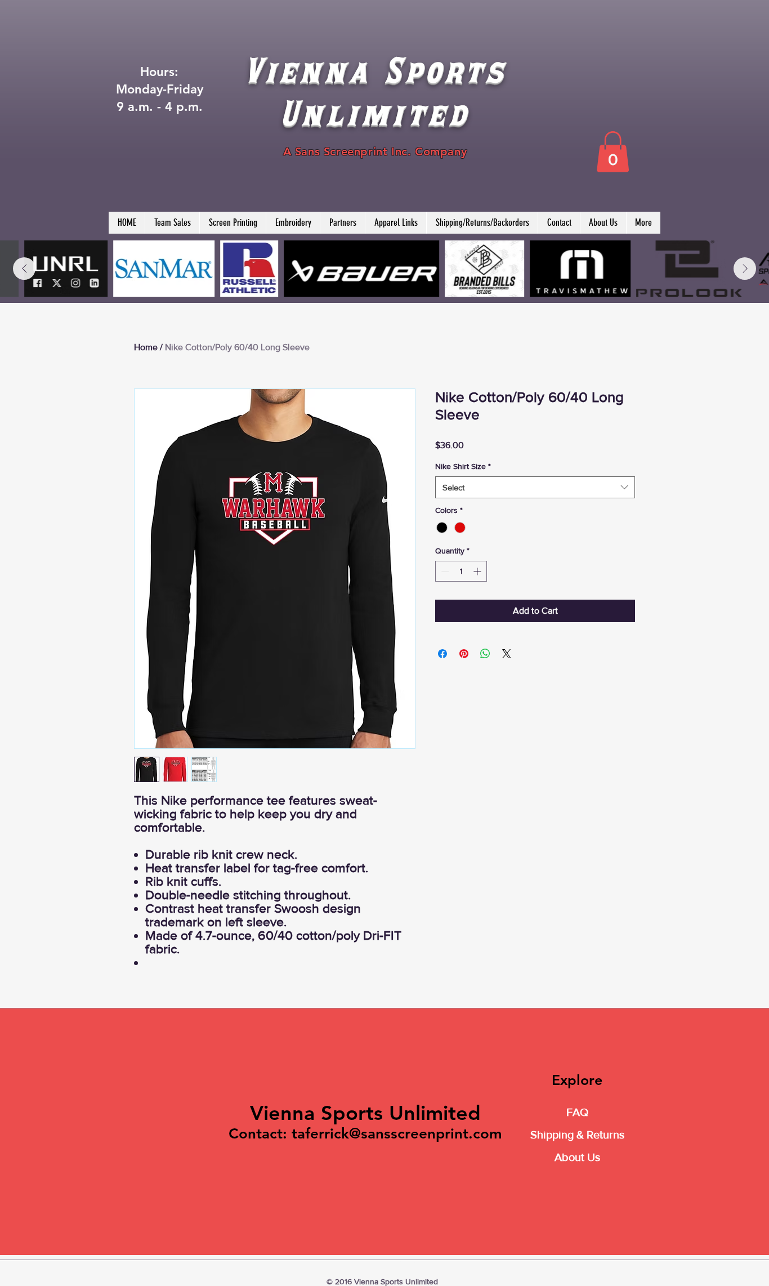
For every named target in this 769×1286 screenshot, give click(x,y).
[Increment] (478, 571)
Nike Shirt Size (463, 466)
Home (146, 347)
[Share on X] (506, 653)
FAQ (577, 1112)
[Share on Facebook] (442, 653)
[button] (613, 151)
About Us (577, 1157)
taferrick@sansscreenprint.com (397, 1133)
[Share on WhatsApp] (485, 653)
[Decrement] (444, 571)
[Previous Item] (24, 268)
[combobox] (535, 487)
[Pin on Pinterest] (464, 653)
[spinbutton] (461, 571)
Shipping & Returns (577, 1134)
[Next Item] (745, 268)
